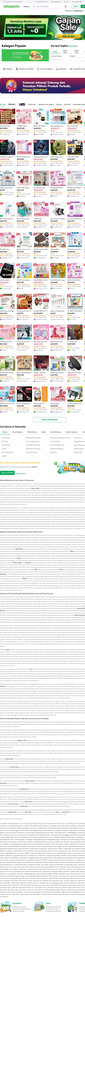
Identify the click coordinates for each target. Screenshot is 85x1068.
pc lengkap (8, 851)
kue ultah (50, 832)
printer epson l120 (61, 860)
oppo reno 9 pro (40, 885)
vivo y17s (67, 880)
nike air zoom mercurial (21, 835)
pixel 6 (16, 869)
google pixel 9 (51, 867)
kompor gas (43, 848)
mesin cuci (64, 823)
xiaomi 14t (50, 887)
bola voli (61, 835)
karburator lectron (45, 869)
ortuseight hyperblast (6, 837)
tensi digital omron (75, 892)
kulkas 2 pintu (42, 823)
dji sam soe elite (46, 894)
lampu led (50, 855)
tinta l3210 (44, 860)
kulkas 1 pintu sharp (23, 828)
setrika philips (73, 830)
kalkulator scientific (60, 855)
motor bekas (62, 869)
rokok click (11, 890)
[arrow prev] (2, 69)
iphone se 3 (30, 887)
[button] (75, 11)
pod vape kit (4, 878)
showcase (67, 842)
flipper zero (42, 855)
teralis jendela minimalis (75, 846)
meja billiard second (40, 839)
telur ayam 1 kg (8, 835)
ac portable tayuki (41, 828)
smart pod (3, 887)
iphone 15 (20, 874)
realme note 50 (41, 874)
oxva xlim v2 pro (40, 890)
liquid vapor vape (24, 878)
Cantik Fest (53, 452)
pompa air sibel (52, 848)
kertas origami (4, 858)
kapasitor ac (22, 832)
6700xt (27, 853)
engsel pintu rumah (34, 864)
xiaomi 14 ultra (53, 878)
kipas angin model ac (45, 830)
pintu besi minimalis (41, 851)
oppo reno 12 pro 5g (25, 880)
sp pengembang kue (15, 844)
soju (1, 830)
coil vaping (27, 892)
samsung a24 (71, 885)
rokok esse (57, 887)
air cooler (3, 828)
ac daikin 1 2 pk (28, 826)
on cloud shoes (11, 828)
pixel (67, 867)
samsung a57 (47, 871)
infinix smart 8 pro (74, 878)
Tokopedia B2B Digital (56, 449)
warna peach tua (66, 826)
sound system (12, 874)
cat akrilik (30, 842)
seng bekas (51, 860)
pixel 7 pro (9, 871)
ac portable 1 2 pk (54, 826)
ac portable (3, 823)
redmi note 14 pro (33, 883)
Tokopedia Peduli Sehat (33, 445)
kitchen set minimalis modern (60, 844)
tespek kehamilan (17, 892)
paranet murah (34, 848)
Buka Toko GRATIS (7, 473)
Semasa (4, 449)
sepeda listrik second (6, 869)
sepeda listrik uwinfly (41, 862)
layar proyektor (47, 858)
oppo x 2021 (11, 887)
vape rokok (15, 894)
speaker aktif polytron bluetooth (37, 876)
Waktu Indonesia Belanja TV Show (60, 438)
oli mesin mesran (41, 867)
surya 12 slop (24, 894)
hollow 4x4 (79, 862)
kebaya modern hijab (53, 823)
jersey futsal (74, 835)
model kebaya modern (15, 826)
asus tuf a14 (75, 851)
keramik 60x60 (53, 862)
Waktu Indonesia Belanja (33, 438)
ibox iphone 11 (26, 871)
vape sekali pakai (34, 894)
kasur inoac (72, 860)
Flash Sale (5, 441)
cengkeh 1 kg (58, 842)
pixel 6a (2, 876)
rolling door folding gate (38, 853)
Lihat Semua (73, 46)
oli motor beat (61, 867)
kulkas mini (4, 826)
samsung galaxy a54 (56, 883)
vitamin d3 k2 (71, 890)
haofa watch (15, 883)
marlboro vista (37, 880)
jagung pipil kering (41, 832)
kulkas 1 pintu (24, 830)
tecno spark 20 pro (6, 885)
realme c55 (80, 883)
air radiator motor (36, 871)
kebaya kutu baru (13, 823)
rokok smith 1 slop (40, 887)
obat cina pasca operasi (53, 890)
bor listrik (47, 844)
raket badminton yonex (45, 837)
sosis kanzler (31, 832)
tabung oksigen (56, 892)
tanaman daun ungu (29, 844)
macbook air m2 (51, 853)
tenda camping (19, 839)
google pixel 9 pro (33, 869)
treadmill (80, 832)
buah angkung (33, 830)
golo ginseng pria (36, 892)
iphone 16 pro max (57, 880)
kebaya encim (72, 823)
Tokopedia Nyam (55, 441)
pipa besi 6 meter (35, 846)
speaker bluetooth (52, 874)
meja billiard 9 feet (60, 832)
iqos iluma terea (21, 887)
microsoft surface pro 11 (20, 855)
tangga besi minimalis (35, 858)
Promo (66, 1)
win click (54, 894)
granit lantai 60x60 (13, 846)
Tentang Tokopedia (42, 1)
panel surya (20, 853)
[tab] (55, 51)
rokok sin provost (6, 894)
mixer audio (3, 846)
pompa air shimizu (28, 862)
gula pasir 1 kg (25, 846)
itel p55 (55, 885)
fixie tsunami (45, 864)
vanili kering (39, 844)
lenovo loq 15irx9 (28, 851)
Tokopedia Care (77, 1)
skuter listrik (17, 871)
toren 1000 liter (14, 858)
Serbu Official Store (7, 452)
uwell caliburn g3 (63, 894)
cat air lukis (54, 835)
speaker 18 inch (75, 874)
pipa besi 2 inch (33, 855)
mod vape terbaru (5, 883)
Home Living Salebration (57, 445)
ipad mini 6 (66, 871)
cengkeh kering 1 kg (40, 842)
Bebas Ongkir (6, 438)
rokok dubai (62, 885)
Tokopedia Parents (31, 452)
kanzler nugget (14, 830)
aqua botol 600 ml (11, 832)
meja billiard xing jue (53, 839)
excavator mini (64, 839)
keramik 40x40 (17, 851)
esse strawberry (63, 878)
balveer (60, 848)
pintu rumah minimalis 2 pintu (9, 848)
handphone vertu (64, 874)
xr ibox (4, 890)
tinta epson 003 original (14, 862)
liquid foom (23, 883)
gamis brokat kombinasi (41, 826)
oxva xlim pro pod (63, 876)
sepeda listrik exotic (70, 864)
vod (33, 885)
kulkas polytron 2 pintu (76, 828)
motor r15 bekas (77, 869)
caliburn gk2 (65, 892)
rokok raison (14, 880)
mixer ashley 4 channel (13, 876)
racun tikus (50, 842)
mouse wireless (78, 853)
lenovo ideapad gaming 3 (8, 853)
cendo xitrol (30, 890)
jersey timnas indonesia (42, 835)
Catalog (4, 456)
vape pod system (42, 878)
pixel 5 (69, 869)
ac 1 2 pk (6, 830)
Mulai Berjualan (55, 1)
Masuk (76, 6)
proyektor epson (72, 858)
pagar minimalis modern (64, 853)
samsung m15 (46, 880)
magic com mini (62, 846)
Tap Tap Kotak (6, 445)
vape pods (49, 885)
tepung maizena (76, 842)
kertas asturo (24, 858)
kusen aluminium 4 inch (7, 864)
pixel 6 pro (3, 874)
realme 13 (24, 876)
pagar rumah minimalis (56, 864)
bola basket (71, 837)
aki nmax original (57, 871)
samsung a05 (13, 878)
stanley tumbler (46, 846)
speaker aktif (75, 871)
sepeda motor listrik (21, 864)
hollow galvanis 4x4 (59, 858)
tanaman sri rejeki (8, 860)
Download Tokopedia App (14, 1)
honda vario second (19, 867)
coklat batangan (71, 832)
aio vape (8, 892)
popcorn (32, 828)
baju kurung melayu (30, 823)
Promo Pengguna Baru (32, 441)
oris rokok (22, 890)
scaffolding (8, 855)
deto (16, 890)
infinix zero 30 (53, 876)
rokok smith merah (74, 887)
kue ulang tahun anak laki (60, 830)
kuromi (54, 846)
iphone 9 (65, 887)
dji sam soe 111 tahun (69, 883)
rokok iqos (72, 894)
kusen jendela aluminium (32, 860)
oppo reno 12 (74, 876)
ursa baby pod (44, 883)
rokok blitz (16, 885)
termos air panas (24, 848)
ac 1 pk (21, 823)
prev (3, 27)
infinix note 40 (30, 867)
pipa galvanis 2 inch (65, 851)
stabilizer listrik (74, 844)
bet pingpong (24, 837)
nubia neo (33, 878)
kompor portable (11, 842)
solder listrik (67, 848)
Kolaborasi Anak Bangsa (33, 449)
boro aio (63, 890)
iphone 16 (55, 869)
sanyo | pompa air (72, 855)
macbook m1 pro (53, 851)
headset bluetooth (30, 874)
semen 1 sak (8, 867)
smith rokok (46, 892)
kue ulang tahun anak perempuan (58, 828)
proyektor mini (19, 860)
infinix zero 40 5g (25, 885)
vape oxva (74, 880)
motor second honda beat (67, 862)
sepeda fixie (22, 869)
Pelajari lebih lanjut (21, 473)
